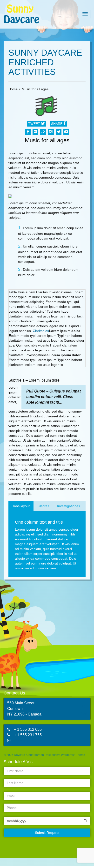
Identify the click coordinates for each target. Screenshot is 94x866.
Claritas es (41, 331)
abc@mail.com (27, 740)
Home (13, 89)
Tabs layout (21, 506)
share (57, 124)
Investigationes (68, 506)
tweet (34, 124)
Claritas (43, 506)
